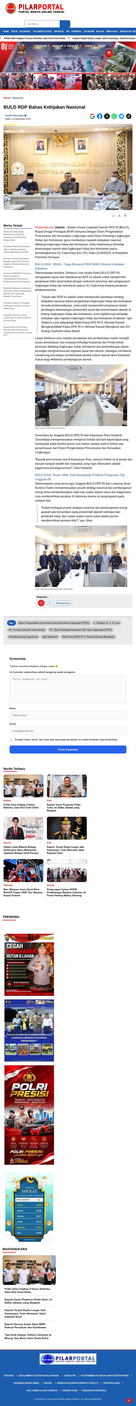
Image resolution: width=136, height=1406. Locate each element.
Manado (59, 31)
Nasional (25, 31)
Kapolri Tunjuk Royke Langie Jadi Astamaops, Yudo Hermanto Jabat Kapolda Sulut (25, 1313)
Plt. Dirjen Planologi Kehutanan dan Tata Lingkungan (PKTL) (81, 630)
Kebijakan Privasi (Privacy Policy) (77, 1383)
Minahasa (112, 31)
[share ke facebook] (100, 118)
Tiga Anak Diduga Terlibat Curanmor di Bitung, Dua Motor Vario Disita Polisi (28, 1336)
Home (6, 31)
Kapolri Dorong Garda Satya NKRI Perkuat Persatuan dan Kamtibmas (25, 1326)
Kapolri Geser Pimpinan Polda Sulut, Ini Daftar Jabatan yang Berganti (28, 1301)
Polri (14, 31)
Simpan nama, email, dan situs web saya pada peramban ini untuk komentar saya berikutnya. (66, 739)
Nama (13, 708)
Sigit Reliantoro (50, 636)
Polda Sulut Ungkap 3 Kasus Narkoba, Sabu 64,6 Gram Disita (34, 38)
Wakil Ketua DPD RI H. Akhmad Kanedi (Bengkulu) (88, 636)
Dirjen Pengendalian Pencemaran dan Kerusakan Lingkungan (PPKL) (53, 623)
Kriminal (76, 31)
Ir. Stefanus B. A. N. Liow (107, 623)
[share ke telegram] (122, 118)
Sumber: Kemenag (29, 1240)
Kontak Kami (69, 1390)
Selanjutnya (63, 603)
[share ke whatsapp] (115, 118)
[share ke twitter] (107, 118)
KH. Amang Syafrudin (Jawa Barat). (27, 630)
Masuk (100, 31)
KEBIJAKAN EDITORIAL (94, 1390)
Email (13, 724)
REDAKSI (9, 1375)
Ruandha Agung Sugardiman (23, 636)
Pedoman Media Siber (26, 1383)
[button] (113, 216)
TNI (67, 31)
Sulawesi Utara (42, 31)
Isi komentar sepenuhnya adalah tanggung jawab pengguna (42, 672)
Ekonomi (89, 31)
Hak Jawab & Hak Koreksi (42, 1390)
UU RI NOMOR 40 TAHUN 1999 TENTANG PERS (105, 1375)
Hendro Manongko (14, 115)
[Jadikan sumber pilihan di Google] (93, 118)
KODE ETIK (70, 1375)
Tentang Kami (111, 1383)
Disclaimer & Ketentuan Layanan (39, 1375)
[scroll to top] (129, 1400)
